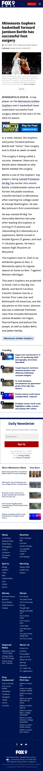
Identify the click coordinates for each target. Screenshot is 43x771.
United (4, 584)
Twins (4, 573)
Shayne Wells (25, 567)
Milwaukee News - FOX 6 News (8, 652)
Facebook (6, 694)
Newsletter (6, 691)
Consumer (6, 552)
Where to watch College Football (26, 689)
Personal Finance (8, 596)
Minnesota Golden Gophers (28, 45)
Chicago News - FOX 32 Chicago (8, 657)
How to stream (8, 683)
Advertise (23, 665)
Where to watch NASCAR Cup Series (26, 700)
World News (6, 544)
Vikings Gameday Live (26, 612)
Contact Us (24, 648)
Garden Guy (24, 570)
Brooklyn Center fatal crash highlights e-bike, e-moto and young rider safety (28, 406)
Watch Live (31, 4)
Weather (24, 534)
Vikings (4, 567)
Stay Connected (7, 678)
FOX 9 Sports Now (25, 622)
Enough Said (24, 608)
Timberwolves (7, 578)
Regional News (6, 646)
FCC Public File (25, 668)
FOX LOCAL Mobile (6, 687)
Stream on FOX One (25, 678)
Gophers (5, 570)
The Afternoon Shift (25, 630)
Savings (5, 608)
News (5, 534)
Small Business (7, 605)
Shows (23, 593)
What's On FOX (25, 659)
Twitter (4, 700)
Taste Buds (24, 626)
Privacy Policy (24, 455)
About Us (25, 644)
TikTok (4, 703)
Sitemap (23, 662)
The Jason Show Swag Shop (26, 635)
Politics (4, 549)
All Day (22, 605)
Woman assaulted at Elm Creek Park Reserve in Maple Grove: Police (13, 516)
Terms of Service (23, 458)
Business (5, 599)
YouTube (5, 705)
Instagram (6, 697)
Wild (3, 575)
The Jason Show (26, 599)
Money (5, 593)
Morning (24, 563)
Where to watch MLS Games (26, 731)
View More (35, 467)
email (26, 744)
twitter (21, 744)
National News (7, 541)
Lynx (3, 581)
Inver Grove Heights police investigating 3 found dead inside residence (15, 505)
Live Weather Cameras (25, 550)
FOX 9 (15, 45)
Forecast (23, 543)
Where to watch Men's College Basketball (26, 712)
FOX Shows (24, 596)
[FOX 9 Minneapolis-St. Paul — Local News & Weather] (9, 4)
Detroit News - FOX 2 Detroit (7, 662)
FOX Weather (25, 557)
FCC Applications (26, 671)
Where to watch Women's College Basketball (26, 720)
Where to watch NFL (26, 684)
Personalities (25, 654)
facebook (17, 744)
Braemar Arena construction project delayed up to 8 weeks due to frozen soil (13, 495)
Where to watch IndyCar (26, 706)
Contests (23, 651)
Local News (6, 538)
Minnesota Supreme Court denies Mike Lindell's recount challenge (14, 473)
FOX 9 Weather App (25, 539)
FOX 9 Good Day (26, 602)
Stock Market (7, 602)
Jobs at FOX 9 (25, 657)
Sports (5, 563)
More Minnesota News (14, 467)
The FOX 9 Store (26, 639)
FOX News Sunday (6, 556)
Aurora (4, 587)
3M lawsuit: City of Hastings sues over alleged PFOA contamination (15, 483)
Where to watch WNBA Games (26, 726)
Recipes (23, 573)
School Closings (26, 546)
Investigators (7, 547)
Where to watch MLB (26, 694)
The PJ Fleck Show (24, 617)
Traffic (22, 554)
